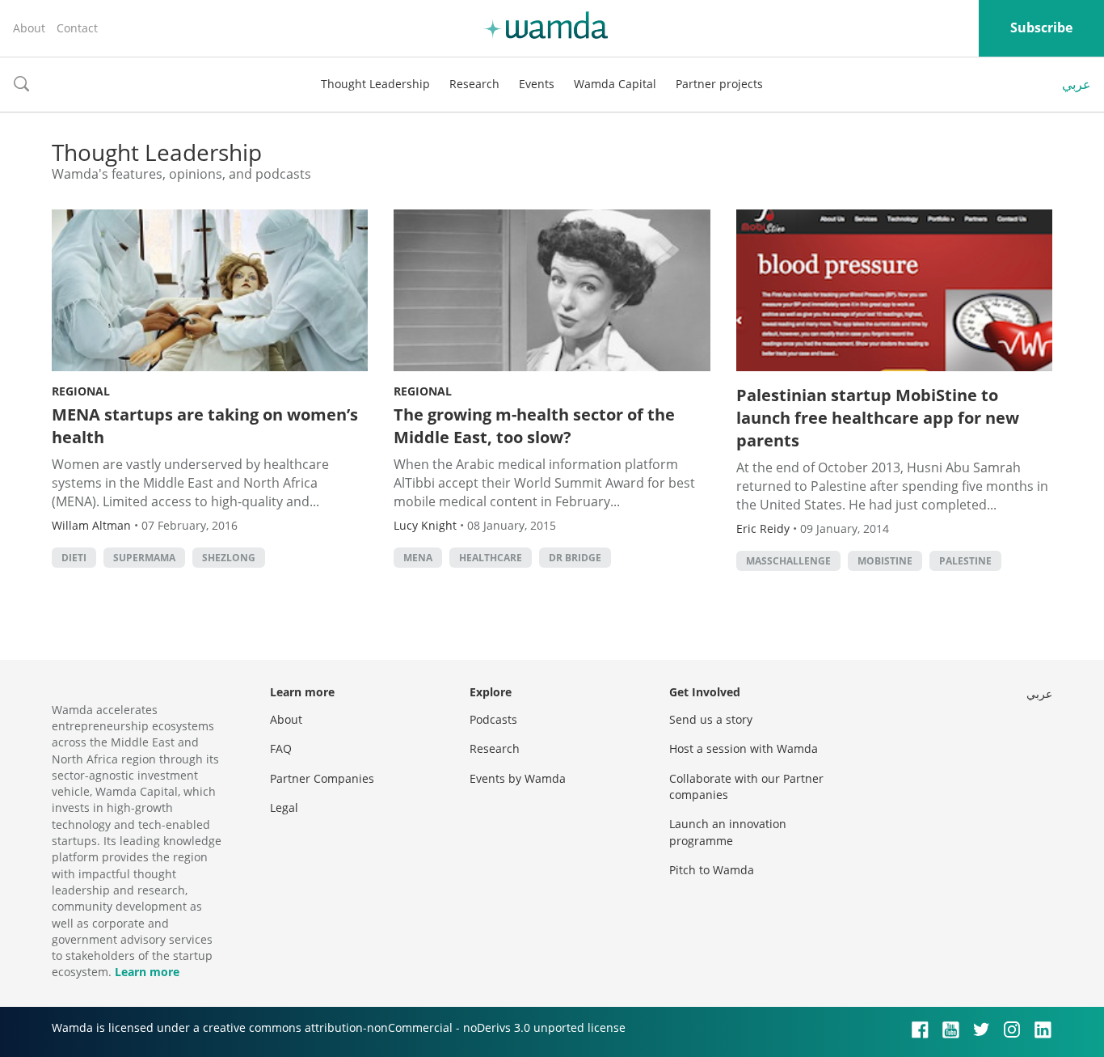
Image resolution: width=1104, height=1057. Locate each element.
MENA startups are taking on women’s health (205, 426)
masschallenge (788, 561)
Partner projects (719, 83)
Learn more (147, 971)
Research (474, 83)
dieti (73, 557)
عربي (1076, 84)
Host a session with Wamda (743, 748)
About (29, 28)
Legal (284, 807)
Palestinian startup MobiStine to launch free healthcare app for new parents (877, 417)
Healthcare (490, 557)
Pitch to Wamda (711, 869)
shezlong (228, 557)
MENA (417, 557)
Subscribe (1041, 27)
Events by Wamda (518, 778)
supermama (144, 557)
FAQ (281, 748)
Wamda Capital (615, 83)
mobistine (884, 561)
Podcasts (493, 719)
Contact (77, 28)
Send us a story (710, 719)
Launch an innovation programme (727, 832)
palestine (965, 561)
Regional (81, 391)
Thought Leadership (375, 83)
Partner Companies (322, 778)
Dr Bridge (575, 557)
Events (536, 83)
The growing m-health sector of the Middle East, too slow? (534, 426)
